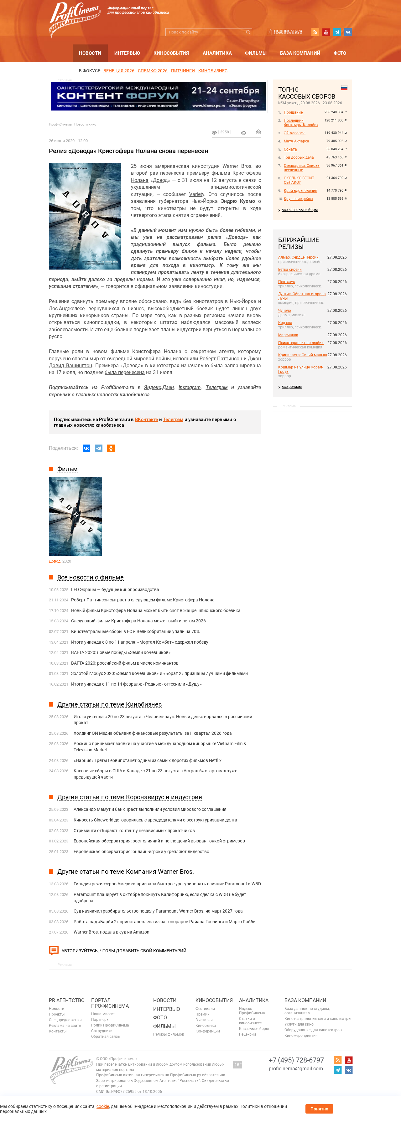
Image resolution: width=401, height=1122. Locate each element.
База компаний (300, 53)
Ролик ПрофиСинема (110, 1025)
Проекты (57, 1014)
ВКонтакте (146, 419)
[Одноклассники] (111, 448)
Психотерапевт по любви (301, 343)
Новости (90, 53)
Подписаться (288, 31)
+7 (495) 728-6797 (296, 1060)
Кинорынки (205, 1025)
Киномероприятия (301, 1035)
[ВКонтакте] (86, 448)
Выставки (204, 1020)
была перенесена (125, 372)
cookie (102, 1106)
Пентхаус (286, 282)
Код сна (285, 323)
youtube (326, 32)
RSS (315, 32)
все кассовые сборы (300, 210)
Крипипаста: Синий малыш (302, 355)
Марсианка (288, 335)
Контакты (57, 1031)
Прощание (293, 112)
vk (348, 32)
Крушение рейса (298, 199)
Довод (160, 180)
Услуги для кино (299, 1024)
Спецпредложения (65, 1020)
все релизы (292, 386)
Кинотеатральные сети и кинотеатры (317, 1018)
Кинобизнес (212, 70)
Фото (340, 53)
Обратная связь (105, 1036)
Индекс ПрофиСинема (252, 1010)
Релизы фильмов (168, 1034)
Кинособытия (171, 53)
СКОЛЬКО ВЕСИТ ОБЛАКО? (299, 180)
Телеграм (173, 419)
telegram (337, 32)
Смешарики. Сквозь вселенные (302, 167)
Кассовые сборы (254, 1029)
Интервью (127, 53)
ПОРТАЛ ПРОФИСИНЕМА (110, 1003)
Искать (248, 32)
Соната (290, 149)
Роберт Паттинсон (221, 359)
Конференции (207, 1031)
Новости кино (85, 124)
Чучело (284, 310)
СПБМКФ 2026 (153, 70)
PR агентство (67, 1000)
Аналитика (217, 53)
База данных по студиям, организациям (307, 1010)
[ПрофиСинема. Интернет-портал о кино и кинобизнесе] (75, 13)
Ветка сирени (290, 269)
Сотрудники (101, 1031)
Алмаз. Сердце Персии (298, 257)
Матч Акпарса (296, 141)
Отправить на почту (258, 131)
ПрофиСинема (60, 124)
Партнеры (100, 1019)
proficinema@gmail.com (296, 1069)
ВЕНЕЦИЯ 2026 (118, 70)
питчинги (183, 70)
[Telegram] (98, 448)
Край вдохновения (300, 190)
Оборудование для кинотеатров (313, 1030)
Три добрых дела (299, 157)
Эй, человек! (294, 133)
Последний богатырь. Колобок (301, 122)
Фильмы (256, 53)
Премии (202, 1014)
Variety (196, 194)
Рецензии (247, 1034)
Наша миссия (103, 1014)
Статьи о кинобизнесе (250, 1020)
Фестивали (205, 1008)
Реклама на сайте (65, 1025)
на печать (243, 132)
